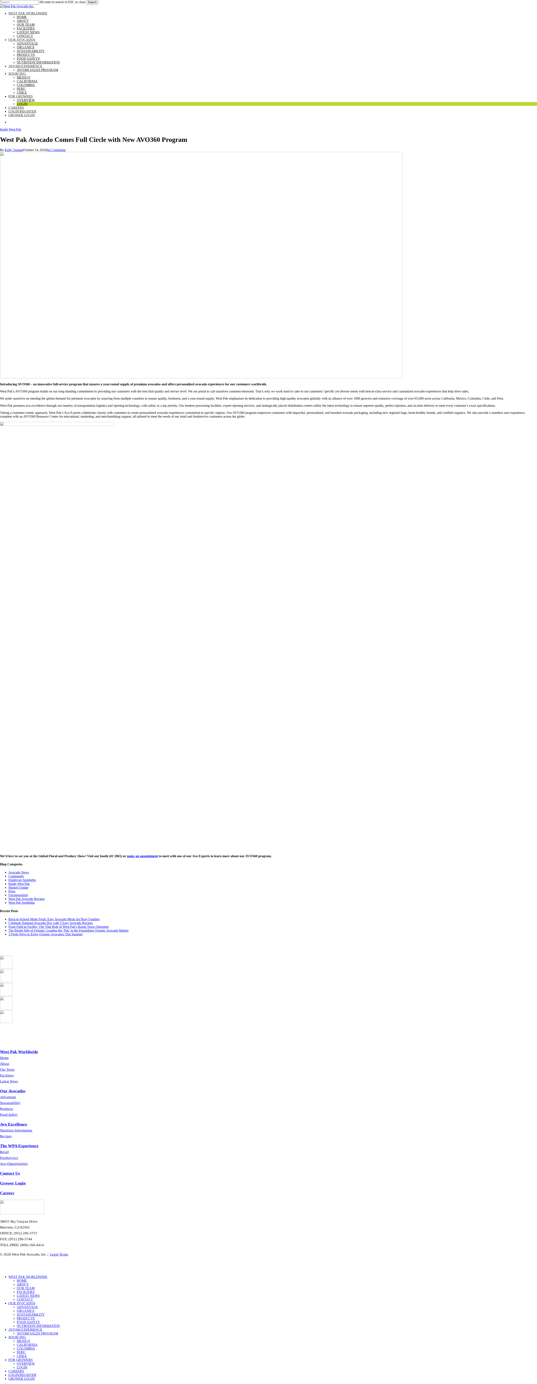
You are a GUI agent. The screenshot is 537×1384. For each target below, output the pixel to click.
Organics (25, 1311)
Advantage (8, 1097)
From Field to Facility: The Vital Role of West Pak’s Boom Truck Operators (58, 926)
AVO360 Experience (25, 1329)
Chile (22, 1356)
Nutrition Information (16, 1130)
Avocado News (18, 872)
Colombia (26, 1348)
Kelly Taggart (14, 150)
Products (6, 1109)
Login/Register (22, 1375)
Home (4, 1058)
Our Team (7, 1070)
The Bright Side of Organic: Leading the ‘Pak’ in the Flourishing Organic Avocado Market (68, 930)
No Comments (56, 150)
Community (16, 876)
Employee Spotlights (22, 880)
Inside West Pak (10, 129)
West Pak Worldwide (27, 1277)
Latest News (9, 1081)
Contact (25, 1299)
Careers (16, 1371)
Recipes (6, 1136)
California (27, 1344)
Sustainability (10, 1103)
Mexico (23, 1341)
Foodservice (9, 1158)
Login (22, 1367)
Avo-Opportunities (14, 1164)
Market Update (18, 887)
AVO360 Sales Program (37, 1333)
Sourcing (17, 1337)
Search (92, 2)
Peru (21, 1352)
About (4, 1064)
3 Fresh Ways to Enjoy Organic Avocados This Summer (45, 934)
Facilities (7, 1075)
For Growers (20, 1360)
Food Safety (9, 1115)
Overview (26, 1363)
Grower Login (21, 1378)
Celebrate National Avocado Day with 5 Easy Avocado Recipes (50, 923)
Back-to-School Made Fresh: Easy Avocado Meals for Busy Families (54, 919)
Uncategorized (18, 895)
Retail (4, 1152)
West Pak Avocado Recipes (26, 899)
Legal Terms (59, 1254)
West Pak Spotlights (21, 902)
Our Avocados (21, 1303)
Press (11, 891)
